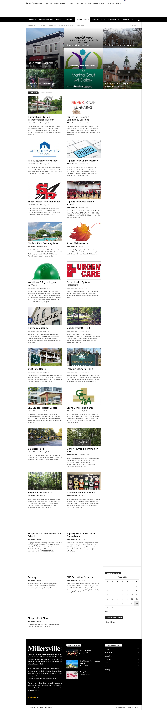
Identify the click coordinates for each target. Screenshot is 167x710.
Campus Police (86, 3)
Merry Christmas (85, 672)
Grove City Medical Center (80, 407)
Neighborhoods (46, 20)
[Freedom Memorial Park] (84, 357)
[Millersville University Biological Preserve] (45, 81)
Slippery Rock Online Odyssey (82, 160)
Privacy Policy (120, 707)
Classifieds (112, 20)
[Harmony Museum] (45, 316)
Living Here (82, 20)
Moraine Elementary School (81, 492)
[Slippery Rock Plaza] (45, 606)
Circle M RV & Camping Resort (44, 243)
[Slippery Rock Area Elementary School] (45, 522)
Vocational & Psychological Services (42, 283)
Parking (32, 577)
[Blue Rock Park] (45, 437)
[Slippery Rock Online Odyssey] (84, 149)
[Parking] (45, 565)
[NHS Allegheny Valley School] (45, 149)
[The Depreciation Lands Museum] (122, 40)
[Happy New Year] (72, 653)
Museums (52, 25)
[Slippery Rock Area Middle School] (84, 190)
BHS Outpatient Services (80, 577)
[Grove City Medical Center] (84, 396)
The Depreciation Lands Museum (119, 45)
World (107, 663)
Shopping (80, 25)
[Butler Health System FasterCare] (84, 270)
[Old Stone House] (45, 357)
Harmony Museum (38, 327)
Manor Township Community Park (82, 450)
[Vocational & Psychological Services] (45, 270)
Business (108, 659)
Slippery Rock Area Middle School (80, 203)
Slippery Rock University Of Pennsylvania (81, 535)
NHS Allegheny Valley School (43, 160)
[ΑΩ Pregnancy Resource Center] (83, 60)
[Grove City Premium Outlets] (83, 40)
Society (107, 670)
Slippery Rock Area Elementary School (44, 535)
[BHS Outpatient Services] (84, 565)
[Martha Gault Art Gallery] (83, 81)
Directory (127, 20)
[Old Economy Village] (122, 71)
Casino (69, 20)
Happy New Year (86, 650)
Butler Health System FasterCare (78, 283)
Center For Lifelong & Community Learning (78, 118)
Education (32, 25)
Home (42, 92)
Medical (42, 25)
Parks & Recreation (66, 25)
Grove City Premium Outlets (79, 45)
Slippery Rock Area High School (44, 201)
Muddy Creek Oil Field (78, 327)
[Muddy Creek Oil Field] (84, 316)
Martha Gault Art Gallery (77, 86)
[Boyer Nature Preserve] (45, 481)
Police (77, 3)
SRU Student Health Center (42, 407)
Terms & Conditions (133, 707)
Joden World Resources (40, 62)
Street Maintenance (77, 243)
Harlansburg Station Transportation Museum (41, 118)
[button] (138, 20)
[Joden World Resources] (45, 50)
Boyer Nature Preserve (40, 492)
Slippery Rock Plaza (38, 618)
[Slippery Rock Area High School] (45, 190)
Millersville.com (33, 66)
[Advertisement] (115, 10)
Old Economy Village (116, 83)
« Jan (107, 611)
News (31, 20)
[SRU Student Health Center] (45, 396)
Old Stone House (37, 368)
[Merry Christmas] (72, 675)
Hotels (59, 20)
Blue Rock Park (36, 448)
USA (106, 666)
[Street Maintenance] (84, 231)
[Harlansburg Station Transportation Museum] (45, 105)
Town (71, 3)
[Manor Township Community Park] (84, 437)
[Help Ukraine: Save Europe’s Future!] (72, 664)
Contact (119, 3)
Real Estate (97, 20)
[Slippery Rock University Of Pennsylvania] (84, 522)
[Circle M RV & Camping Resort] (45, 231)
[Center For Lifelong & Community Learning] (84, 105)
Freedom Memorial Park (80, 368)
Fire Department (99, 3)
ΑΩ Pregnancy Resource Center (80, 65)
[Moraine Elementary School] (84, 481)
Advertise (110, 3)
